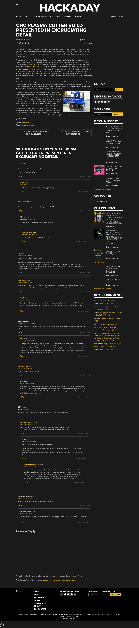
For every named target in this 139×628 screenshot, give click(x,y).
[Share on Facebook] (17, 43)
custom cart (82, 82)
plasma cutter (30, 125)
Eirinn (22, 183)
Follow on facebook (95, 101)
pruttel (96, 344)
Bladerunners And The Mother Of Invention (114, 168)
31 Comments (113, 174)
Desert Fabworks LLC (28, 422)
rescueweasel (23, 281)
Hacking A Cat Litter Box (110, 300)
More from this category (102, 189)
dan (19, 253)
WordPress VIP (73, 618)
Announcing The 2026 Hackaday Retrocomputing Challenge (113, 269)
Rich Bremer (24, 40)
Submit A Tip (40, 603)
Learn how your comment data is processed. (59, 580)
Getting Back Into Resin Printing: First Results (114, 180)
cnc (23, 125)
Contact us (108, 101)
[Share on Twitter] (20, 43)
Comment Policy (76, 576)
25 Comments (113, 186)
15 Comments (113, 276)
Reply (20, 176)
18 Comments (87, 40)
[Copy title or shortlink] (28, 43)
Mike (96, 327)
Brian (22, 339)
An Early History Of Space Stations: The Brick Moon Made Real (114, 130)
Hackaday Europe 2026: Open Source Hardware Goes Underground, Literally (113, 155)
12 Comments (113, 247)
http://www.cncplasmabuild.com (31, 429)
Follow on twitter (98, 101)
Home (19, 16)
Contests (55, 16)
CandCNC (72, 69)
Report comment (85, 176)
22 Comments (113, 147)
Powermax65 (68, 74)
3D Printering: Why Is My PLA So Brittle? (114, 253)
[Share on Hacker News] (23, 43)
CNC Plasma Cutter (71, 52)
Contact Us (40, 609)
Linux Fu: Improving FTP (114, 281)
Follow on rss (105, 101)
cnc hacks (26, 123)
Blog (27, 16)
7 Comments (112, 162)
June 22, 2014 (87, 44)
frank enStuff (23, 202)
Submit (67, 16)
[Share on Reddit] (25, 43)
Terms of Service (95, 614)
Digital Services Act (107, 614)
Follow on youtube (102, 101)
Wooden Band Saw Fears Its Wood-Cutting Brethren (74, 133)
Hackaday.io (40, 16)
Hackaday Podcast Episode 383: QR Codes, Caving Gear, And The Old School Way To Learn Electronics (114, 218)
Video (37, 600)
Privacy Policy (86, 614)
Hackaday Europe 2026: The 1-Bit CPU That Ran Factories (114, 142)
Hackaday (69, 8)
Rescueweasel (27, 232)
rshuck (20, 164)
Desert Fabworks (26, 512)
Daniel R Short (23, 366)
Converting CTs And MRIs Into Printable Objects (33, 133)
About (78, 16)
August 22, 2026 (117, 17)
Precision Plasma (34, 67)
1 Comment (112, 227)
